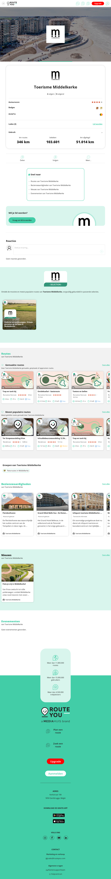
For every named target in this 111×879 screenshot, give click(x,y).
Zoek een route (58, 745)
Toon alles (106, 365)
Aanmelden (55, 773)
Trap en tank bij (9, 391)
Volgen (55, 160)
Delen (22, 160)
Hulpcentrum (56, 874)
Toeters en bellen (80, 391)
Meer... (88, 160)
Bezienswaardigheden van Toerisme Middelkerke (50, 185)
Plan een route (58, 731)
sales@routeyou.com (56, 858)
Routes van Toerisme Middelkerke (44, 181)
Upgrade (97, 3)
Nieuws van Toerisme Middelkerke (44, 189)
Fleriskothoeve (9, 513)
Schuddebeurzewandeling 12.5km (52, 438)
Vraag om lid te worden (22, 220)
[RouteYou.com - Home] (12, 3)
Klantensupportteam (56, 870)
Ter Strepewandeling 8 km (14, 438)
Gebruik (12, 132)
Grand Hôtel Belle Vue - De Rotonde (53, 513)
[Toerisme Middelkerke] (55, 38)
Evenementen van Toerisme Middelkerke (47, 193)
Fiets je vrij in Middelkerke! (14, 584)
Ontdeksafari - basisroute (49, 391)
